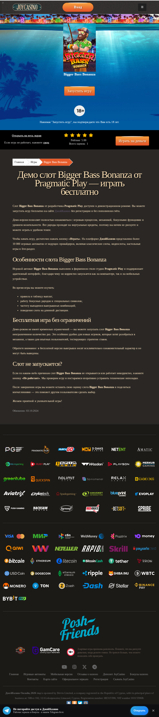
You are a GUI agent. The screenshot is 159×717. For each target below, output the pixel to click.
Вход (78, 7)
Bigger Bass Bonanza (55, 162)
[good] (85, 135)
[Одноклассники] (74, 703)
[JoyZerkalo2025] (94, 667)
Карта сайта (50, 679)
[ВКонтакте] (69, 703)
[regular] (78, 135)
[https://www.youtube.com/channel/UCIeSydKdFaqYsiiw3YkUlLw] (64, 667)
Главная (19, 162)
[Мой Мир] (85, 703)
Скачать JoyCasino (123, 679)
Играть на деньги (132, 141)
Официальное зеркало (75, 679)
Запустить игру (79, 91)
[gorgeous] (91, 135)
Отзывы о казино (87, 674)
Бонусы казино (139, 674)
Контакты (32, 679)
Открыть (139, 710)
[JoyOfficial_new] (84, 667)
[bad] (66, 135)
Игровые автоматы (34, 674)
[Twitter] (80, 703)
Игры (34, 162)
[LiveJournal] (91, 703)
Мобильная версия (62, 674)
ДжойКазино (62, 211)
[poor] (72, 135)
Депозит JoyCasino (114, 674)
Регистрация (100, 679)
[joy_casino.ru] (74, 667)
